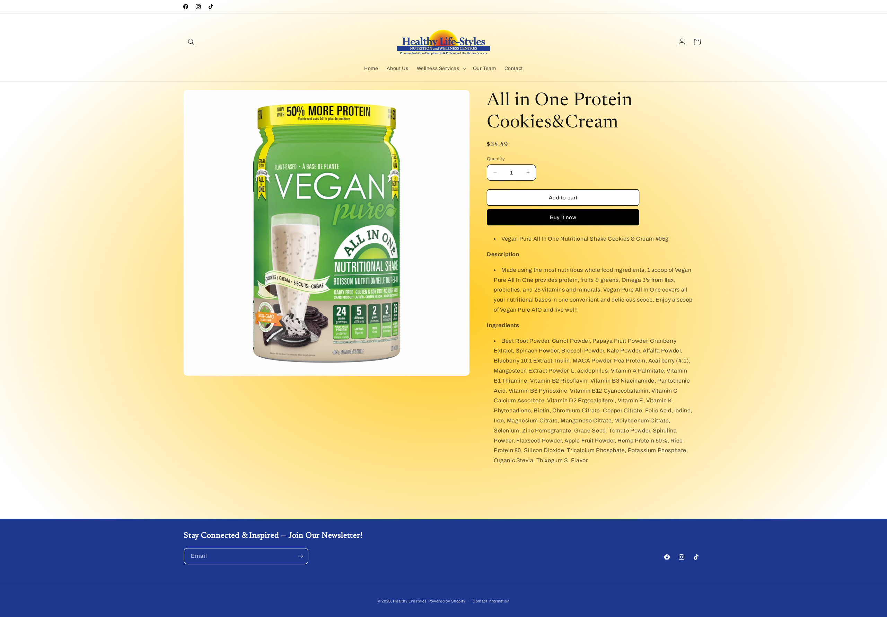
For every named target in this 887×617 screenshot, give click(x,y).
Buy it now (563, 217)
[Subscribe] (300, 556)
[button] (191, 42)
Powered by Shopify (447, 601)
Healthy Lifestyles (410, 601)
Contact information (491, 601)
